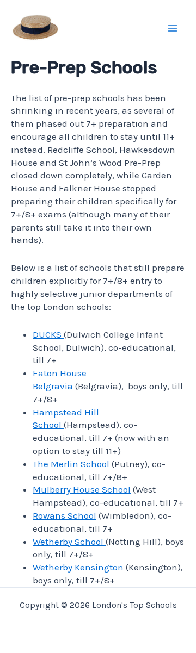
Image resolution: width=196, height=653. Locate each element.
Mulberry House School (82, 489)
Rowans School (64, 515)
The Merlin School (71, 463)
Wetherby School (69, 541)
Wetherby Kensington (78, 567)
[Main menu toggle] (173, 28)
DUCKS (48, 334)
